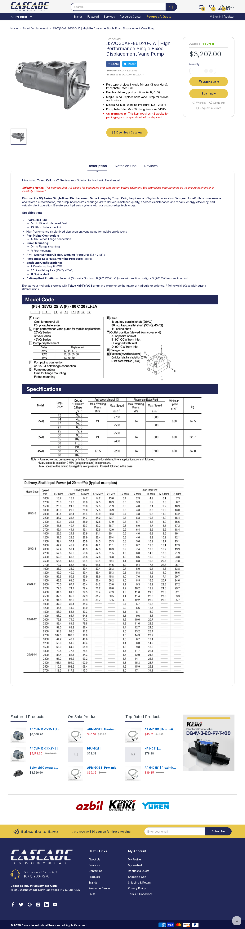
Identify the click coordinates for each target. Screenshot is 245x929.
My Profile (134, 859)
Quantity (194, 64)
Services (94, 865)
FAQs (92, 894)
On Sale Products (84, 716)
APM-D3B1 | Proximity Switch (102, 768)
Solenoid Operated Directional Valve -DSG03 (42, 768)
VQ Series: (63, 180)
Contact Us (95, 870)
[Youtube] (55, 905)
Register (229, 16)
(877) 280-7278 (36, 876)
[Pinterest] (29, 905)
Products (94, 876)
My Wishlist (135, 865)
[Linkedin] (46, 905)
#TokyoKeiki (174, 285)
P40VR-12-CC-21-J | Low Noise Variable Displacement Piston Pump (44, 748)
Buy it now (209, 93)
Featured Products (27, 716)
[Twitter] (21, 905)
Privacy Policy (137, 888)
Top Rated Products (143, 716)
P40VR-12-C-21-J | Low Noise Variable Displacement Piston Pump (46, 729)
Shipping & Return (139, 882)
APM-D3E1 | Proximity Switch (102, 729)
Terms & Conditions (140, 894)
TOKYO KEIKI (113, 38)
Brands (93, 882)
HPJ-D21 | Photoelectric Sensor (102, 748)
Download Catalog (129, 132)
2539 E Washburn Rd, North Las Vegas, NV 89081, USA (45, 889)
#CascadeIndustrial (194, 285)
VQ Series (93, 285)
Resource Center (99, 888)
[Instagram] (38, 905)
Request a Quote (138, 870)
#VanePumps (30, 289)
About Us (94, 859)
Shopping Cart (137, 876)
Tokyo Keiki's (46, 180)
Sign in (217, 16)
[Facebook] (13, 905)
